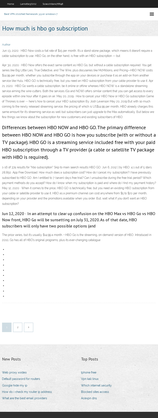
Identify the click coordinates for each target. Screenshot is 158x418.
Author (6, 44)
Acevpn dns (89, 398)
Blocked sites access (95, 391)
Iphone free (88, 372)
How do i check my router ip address (27, 391)
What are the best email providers (24, 398)
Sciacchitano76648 (53, 3)
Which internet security (96, 385)
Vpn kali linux (90, 379)
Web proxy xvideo (14, 372)
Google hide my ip (14, 385)
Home (10, 3)
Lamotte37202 (28, 3)
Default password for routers (21, 379)
